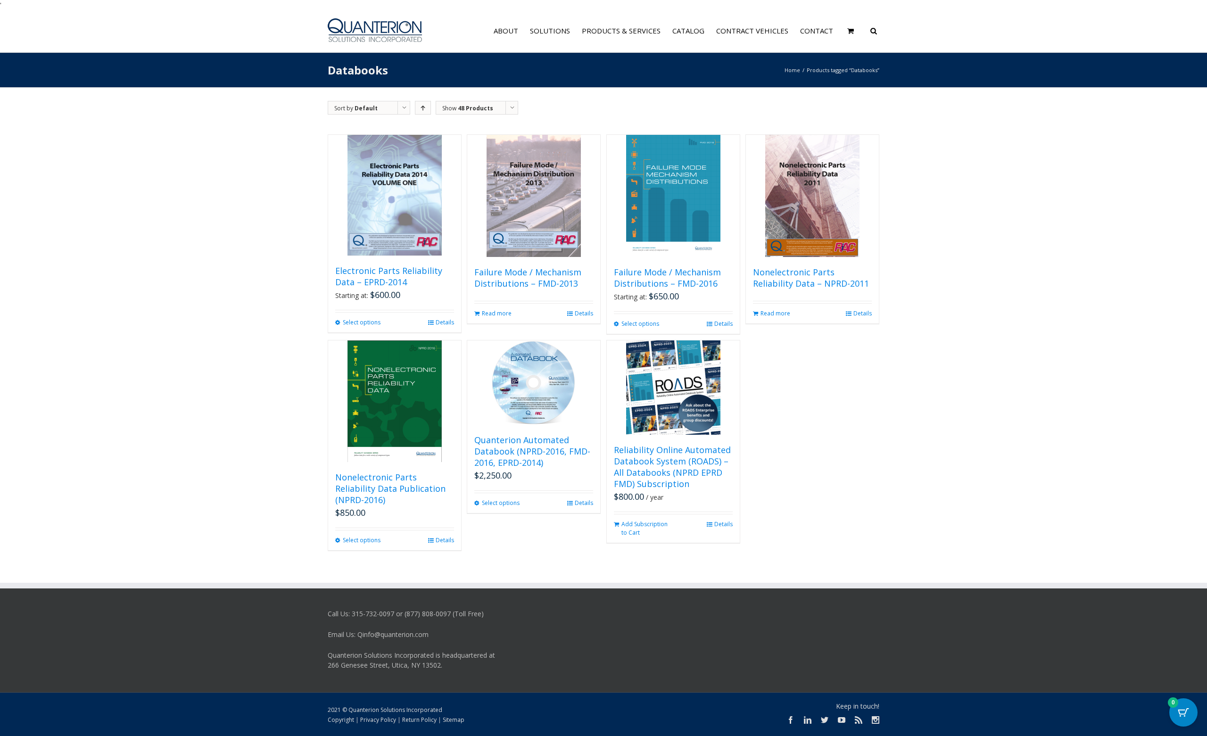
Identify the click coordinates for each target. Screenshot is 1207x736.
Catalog (688, 30)
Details (445, 322)
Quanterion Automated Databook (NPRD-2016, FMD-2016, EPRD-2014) (532, 451)
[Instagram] (875, 720)
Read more (497, 313)
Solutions (550, 30)
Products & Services (621, 30)
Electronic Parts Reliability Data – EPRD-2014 (388, 276)
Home (792, 70)
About (506, 30)
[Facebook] (790, 720)
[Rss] (858, 720)
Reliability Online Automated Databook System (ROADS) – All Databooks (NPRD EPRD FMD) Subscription (672, 466)
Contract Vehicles (752, 30)
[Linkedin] (807, 720)
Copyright (341, 720)
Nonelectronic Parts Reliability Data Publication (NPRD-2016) (390, 488)
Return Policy (419, 720)
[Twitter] (824, 720)
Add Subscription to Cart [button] (644, 528)
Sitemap (453, 720)
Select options (361, 322)
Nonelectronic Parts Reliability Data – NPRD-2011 (811, 277)
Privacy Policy (378, 720)
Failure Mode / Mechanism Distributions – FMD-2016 (667, 277)
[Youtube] (841, 720)
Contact (816, 30)
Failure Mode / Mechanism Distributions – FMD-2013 (527, 277)
